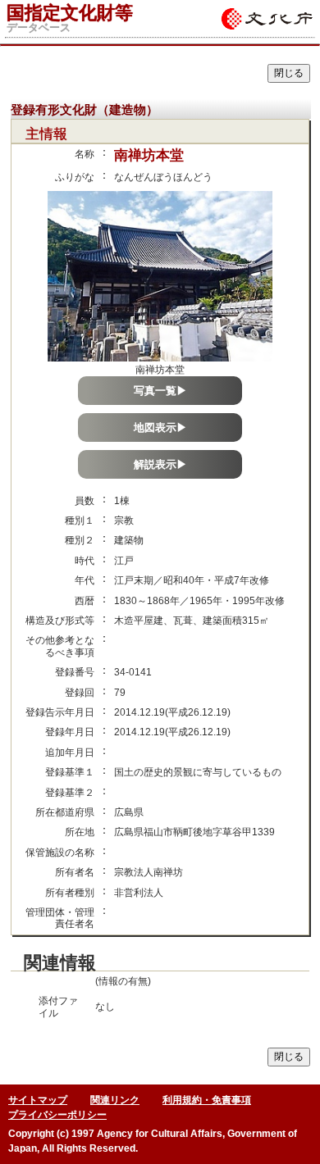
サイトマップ (37, 1100)
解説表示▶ (160, 464)
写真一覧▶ (160, 390)
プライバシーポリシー (57, 1115)
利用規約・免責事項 (206, 1100)
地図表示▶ (160, 427)
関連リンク (114, 1100)
